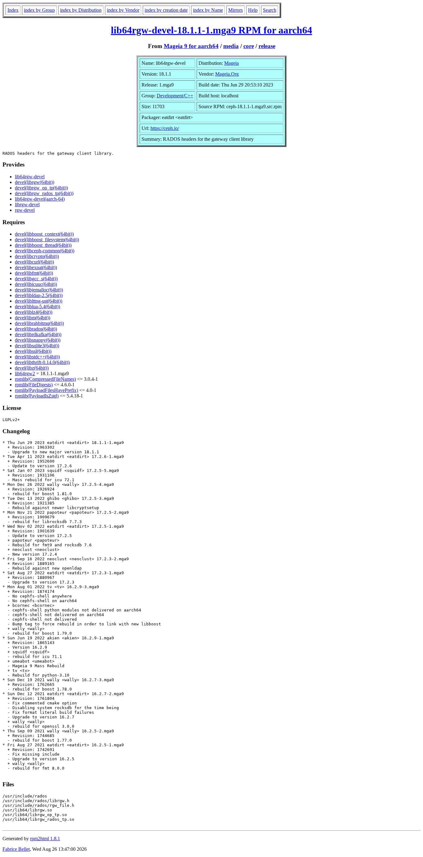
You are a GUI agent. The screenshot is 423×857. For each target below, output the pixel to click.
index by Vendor (123, 10)
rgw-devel (25, 210)
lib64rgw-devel (30, 176)
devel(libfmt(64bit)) (34, 273)
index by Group (39, 10)
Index (13, 10)
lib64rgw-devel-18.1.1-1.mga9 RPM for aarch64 (211, 30)
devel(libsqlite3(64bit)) (37, 345)
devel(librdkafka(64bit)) (38, 334)
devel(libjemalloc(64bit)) (39, 289)
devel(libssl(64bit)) (33, 351)
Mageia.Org (227, 74)
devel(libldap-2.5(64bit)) (39, 295)
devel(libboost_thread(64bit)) (43, 245)
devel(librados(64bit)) (36, 328)
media (231, 46)
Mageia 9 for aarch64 (191, 46)
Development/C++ (175, 95)
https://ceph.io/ (164, 128)
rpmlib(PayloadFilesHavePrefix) (46, 390)
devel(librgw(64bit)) (34, 182)
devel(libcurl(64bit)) (34, 261)
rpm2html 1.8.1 (45, 838)
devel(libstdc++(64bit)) (37, 356)
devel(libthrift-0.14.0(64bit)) (42, 362)
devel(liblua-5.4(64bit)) (37, 306)
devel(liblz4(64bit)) (33, 312)
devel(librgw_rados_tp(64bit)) (44, 193)
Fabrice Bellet (16, 849)
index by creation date (166, 10)
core (248, 46)
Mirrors (235, 10)
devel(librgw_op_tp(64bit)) (41, 187)
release (267, 46)
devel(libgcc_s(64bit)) (36, 278)
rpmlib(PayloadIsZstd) (37, 395)
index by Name (208, 10)
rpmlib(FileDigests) (34, 384)
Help (253, 10)
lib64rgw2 (25, 373)
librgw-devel (27, 204)
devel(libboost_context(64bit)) (44, 234)
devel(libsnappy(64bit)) (37, 340)
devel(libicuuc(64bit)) (36, 284)
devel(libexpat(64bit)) (36, 267)
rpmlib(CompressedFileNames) (45, 379)
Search (269, 10)
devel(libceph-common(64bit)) (44, 250)
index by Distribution (81, 10)
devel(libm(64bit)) (32, 317)
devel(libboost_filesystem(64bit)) (47, 239)
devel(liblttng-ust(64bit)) (38, 301)
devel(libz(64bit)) (32, 368)
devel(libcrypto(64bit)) (37, 256)
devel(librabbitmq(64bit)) (39, 323)
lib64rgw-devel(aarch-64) (40, 199)
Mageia (231, 63)
